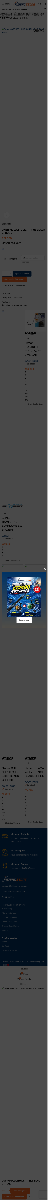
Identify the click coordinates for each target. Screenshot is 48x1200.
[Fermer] (45, 569)
